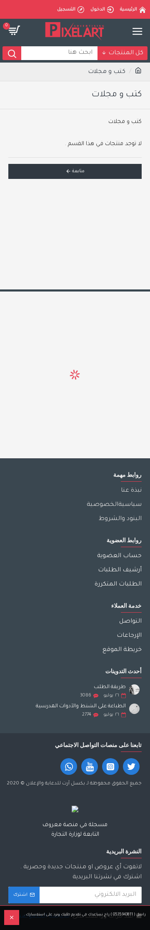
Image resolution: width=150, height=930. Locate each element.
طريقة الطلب (110, 687)
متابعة (78, 171)
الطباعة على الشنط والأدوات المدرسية (81, 706)
